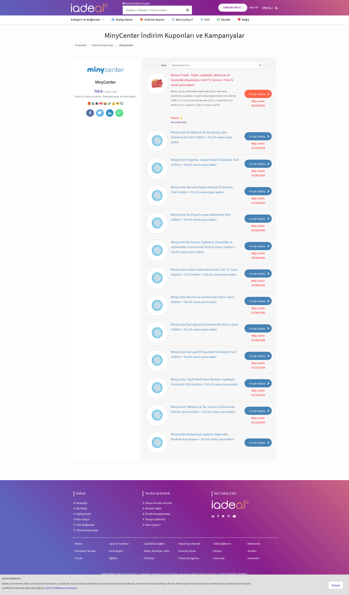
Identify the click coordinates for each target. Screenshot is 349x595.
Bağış (245, 19)
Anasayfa (81, 503)
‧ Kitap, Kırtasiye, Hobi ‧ (157, 551)
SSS (207, 19)
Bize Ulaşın (82, 519)
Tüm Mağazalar (85, 524)
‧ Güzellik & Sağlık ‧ (154, 543)
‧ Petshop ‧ (149, 558)
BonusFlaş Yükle (178, 122)
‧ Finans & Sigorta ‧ (188, 558)
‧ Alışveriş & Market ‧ (189, 543)
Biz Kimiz (81, 508)
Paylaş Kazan (124, 19)
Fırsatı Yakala (257, 94)
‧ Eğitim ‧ (113, 558)
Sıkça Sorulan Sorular (158, 503)
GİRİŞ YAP (253, 7)
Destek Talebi (153, 508)
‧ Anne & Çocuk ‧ (187, 551)
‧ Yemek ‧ (251, 551)
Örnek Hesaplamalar (157, 514)
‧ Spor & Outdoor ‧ (119, 543)
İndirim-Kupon (154, 19)
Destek (225, 19)
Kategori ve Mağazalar (86, 19)
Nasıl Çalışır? (184, 19)
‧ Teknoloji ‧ (219, 558)
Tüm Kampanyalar (87, 530)
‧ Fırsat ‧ (78, 558)
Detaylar (175, 117)
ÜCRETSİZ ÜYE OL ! (233, 7)
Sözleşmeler (83, 514)
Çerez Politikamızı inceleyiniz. (61, 588)
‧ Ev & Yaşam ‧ (116, 551)
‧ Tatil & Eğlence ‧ (222, 543)
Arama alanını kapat (137, 3)
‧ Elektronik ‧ (253, 543)
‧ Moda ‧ (78, 543)
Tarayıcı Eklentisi (155, 519)
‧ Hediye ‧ (217, 551)
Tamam (335, 585)
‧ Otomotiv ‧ (253, 558)
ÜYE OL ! (267, 8)
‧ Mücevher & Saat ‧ (85, 551)
